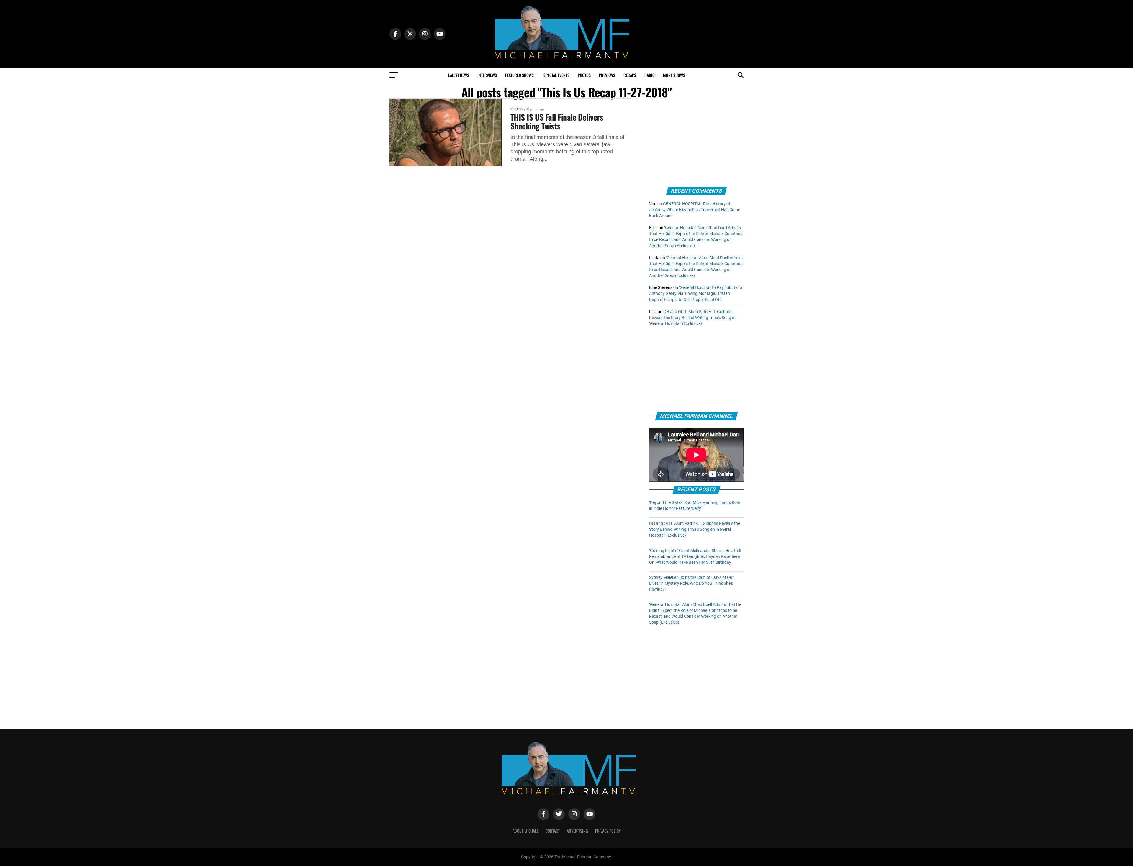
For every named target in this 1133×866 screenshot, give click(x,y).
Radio (649, 75)
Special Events (556, 75)
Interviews (487, 75)
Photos (584, 75)
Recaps (629, 75)
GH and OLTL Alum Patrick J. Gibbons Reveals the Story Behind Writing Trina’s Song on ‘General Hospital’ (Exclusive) (693, 317)
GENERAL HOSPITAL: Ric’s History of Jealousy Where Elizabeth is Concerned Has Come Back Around (694, 209)
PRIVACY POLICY (608, 831)
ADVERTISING (577, 831)
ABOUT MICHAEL (525, 831)
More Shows (674, 75)
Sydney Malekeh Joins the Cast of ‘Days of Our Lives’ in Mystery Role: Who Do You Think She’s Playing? (691, 583)
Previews (607, 75)
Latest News (458, 75)
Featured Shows (519, 75)
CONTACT (553, 831)
